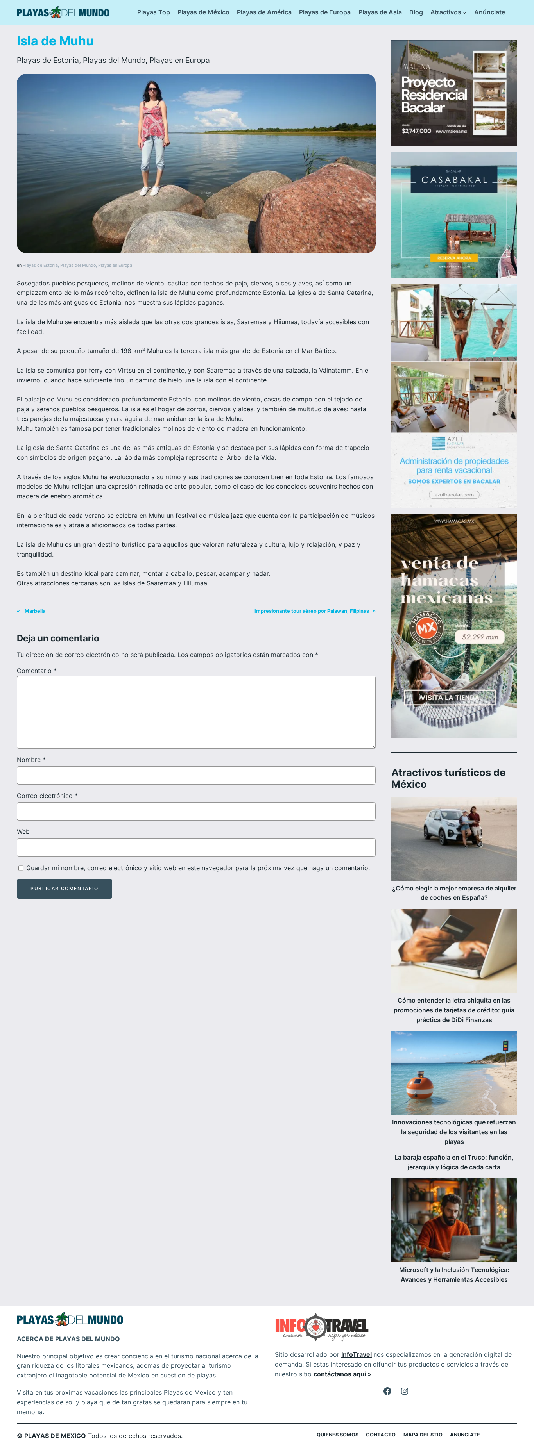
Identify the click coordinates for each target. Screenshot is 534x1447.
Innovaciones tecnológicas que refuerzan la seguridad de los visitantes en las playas (454, 1131)
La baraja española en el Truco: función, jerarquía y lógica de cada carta (454, 1162)
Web (23, 831)
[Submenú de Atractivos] (465, 12)
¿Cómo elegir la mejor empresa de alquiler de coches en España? (454, 893)
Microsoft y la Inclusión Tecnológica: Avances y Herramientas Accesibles (454, 1274)
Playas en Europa (179, 60)
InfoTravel (356, 1354)
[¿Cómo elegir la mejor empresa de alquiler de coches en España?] (454, 840)
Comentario (37, 670)
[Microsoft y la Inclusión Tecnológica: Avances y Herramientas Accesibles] (454, 1221)
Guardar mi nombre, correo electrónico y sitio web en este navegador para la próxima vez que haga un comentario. (198, 868)
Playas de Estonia (48, 60)
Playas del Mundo (114, 60)
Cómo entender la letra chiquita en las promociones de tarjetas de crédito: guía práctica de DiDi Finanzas (454, 1010)
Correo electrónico (47, 795)
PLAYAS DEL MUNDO (87, 1339)
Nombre (31, 760)
